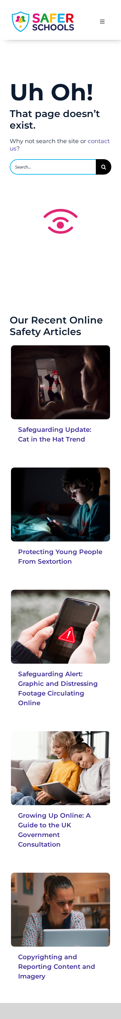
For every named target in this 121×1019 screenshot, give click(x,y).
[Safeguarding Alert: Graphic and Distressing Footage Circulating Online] (60, 627)
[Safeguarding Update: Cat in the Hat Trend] (60, 382)
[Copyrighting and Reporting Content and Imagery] (60, 910)
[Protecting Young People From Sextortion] (60, 505)
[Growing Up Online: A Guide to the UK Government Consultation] (60, 768)
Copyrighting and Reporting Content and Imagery (56, 966)
